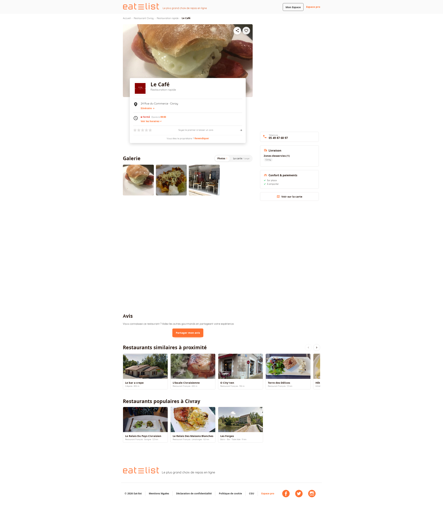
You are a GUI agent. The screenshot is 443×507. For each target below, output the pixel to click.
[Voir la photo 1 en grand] (138, 180)
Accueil (127, 18)
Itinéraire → (148, 108)
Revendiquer (202, 138)
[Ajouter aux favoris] (246, 30)
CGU (251, 493)
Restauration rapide (168, 18)
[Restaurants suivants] (316, 347)
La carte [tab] (241, 158)
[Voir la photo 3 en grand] (204, 180)
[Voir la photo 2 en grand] (171, 180)
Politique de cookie (230, 493)
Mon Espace (293, 7)
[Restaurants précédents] (308, 347)
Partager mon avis (188, 332)
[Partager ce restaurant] (237, 30)
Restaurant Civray (144, 18)
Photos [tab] (222, 158)
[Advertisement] (188, 226)
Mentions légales (159, 493)
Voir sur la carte (291, 196)
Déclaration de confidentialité (194, 493)
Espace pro (313, 6)
